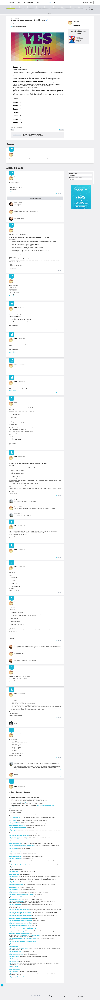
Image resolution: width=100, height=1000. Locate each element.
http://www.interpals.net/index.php (16, 901)
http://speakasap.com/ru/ (14, 889)
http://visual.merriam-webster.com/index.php (18, 948)
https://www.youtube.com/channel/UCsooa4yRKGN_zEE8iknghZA (22, 928)
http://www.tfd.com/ (13, 963)
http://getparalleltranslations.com (16, 854)
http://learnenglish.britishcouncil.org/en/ (18, 827)
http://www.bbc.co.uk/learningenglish (17, 825)
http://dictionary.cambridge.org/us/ (16, 953)
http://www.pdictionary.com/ (15, 951)
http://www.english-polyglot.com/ (16, 884)
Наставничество (28, 2)
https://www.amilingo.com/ (15, 906)
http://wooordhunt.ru (13, 892)
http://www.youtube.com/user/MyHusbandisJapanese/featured (22, 931)
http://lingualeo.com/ (13, 871)
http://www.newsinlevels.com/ (15, 856)
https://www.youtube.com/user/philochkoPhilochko (20, 912)
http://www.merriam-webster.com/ (16, 954)
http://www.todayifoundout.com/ (16, 837)
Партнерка (80, 996)
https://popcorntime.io (14, 833)
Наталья (76, 21)
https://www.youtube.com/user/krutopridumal (45, 805)
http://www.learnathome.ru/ (15, 817)
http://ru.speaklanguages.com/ (15, 977)
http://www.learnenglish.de (15, 873)
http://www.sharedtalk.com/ (15, 899)
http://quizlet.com (13, 958)
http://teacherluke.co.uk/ (14, 829)
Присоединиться (80, 206)
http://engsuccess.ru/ (13, 882)
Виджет (61, 129)
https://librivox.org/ (13, 848)
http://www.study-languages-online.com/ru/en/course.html (21, 894)
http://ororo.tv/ (13, 820)
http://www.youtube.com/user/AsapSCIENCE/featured (20, 925)
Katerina (16, 499)
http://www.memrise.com (14, 969)
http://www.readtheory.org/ (15, 858)
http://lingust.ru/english (14, 881)
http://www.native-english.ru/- (15, 904)
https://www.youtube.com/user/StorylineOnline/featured (28, 935)
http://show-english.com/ (24, 802)
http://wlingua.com (13, 878)
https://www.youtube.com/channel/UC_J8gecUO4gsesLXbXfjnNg (22, 941)
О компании (81, 998)
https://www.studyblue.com (15, 959)
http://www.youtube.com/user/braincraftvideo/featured (21, 923)
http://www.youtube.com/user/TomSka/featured (19, 933)
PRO (65, 995)
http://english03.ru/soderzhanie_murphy (17, 864)
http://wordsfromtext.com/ (14, 851)
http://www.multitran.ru (14, 956)
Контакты (80, 995)
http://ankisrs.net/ (13, 973)
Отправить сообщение (77, 23)
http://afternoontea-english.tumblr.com (17, 891)
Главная (12, 2)
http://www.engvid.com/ (14, 874)
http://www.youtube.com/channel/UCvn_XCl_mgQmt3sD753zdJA (22, 938)
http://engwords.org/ (13, 971)
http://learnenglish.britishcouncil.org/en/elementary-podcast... (23, 806)
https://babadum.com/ (14, 961)
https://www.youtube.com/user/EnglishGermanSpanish (20, 915)
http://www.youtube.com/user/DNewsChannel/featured (20, 920)
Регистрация (85, 2)
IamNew (15, 202)
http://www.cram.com (13, 968)
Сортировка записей (73, 173)
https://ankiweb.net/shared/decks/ (16, 976)
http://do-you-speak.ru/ (14, 860)
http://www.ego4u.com (14, 867)
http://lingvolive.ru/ (13, 946)
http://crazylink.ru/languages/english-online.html (19, 896)
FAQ (64, 996)
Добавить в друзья (76, 25)
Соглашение (67, 998)
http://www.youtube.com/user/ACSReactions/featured (20, 918)
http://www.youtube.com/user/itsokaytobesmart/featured (21, 927)
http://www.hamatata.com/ (15, 823)
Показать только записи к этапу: (75, 177)
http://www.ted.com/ (13, 876)
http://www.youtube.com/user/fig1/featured (18, 922)
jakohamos (16, 645)
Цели (19, 2)
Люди (38, 2)
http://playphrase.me (13, 830)
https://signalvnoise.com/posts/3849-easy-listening (20, 842)
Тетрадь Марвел (12, 191)
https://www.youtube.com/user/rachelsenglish (19, 943)
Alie (15, 721)
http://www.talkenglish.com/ (15, 843)
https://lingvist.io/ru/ (13, 966)
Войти (91, 2)
